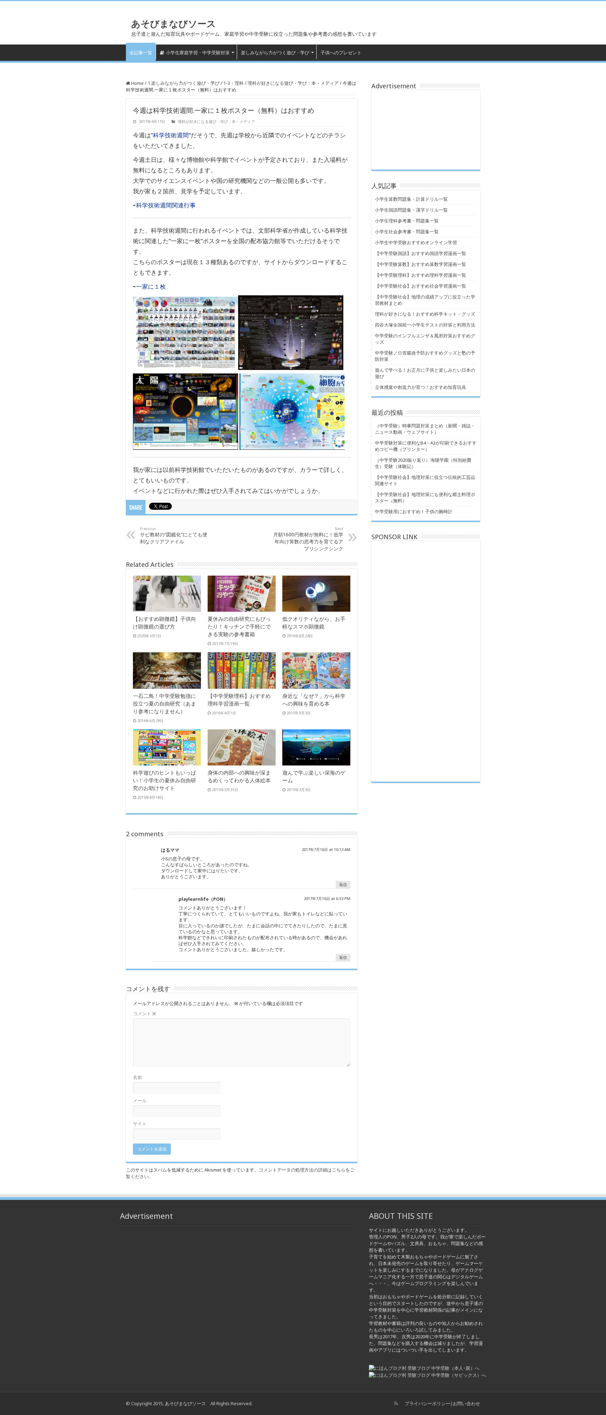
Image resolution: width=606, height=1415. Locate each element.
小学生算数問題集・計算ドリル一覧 (411, 199)
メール (140, 1100)
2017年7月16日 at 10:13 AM (326, 849)
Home (137, 83)
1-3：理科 (233, 83)
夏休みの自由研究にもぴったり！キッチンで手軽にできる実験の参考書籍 (239, 626)
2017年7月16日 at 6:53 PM (327, 898)
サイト (140, 1123)
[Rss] (396, 1403)
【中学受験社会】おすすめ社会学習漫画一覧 (420, 286)
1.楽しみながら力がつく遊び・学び (184, 83)
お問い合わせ (466, 1403)
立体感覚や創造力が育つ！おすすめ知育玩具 (420, 387)
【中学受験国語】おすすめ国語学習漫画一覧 (420, 253)
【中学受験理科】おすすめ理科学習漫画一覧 (420, 275)
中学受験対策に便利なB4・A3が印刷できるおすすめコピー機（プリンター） (426, 446)
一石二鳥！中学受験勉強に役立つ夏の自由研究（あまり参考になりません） (164, 703)
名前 (137, 1077)
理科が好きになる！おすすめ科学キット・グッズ (425, 314)
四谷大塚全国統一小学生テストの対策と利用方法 (425, 325)
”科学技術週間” (171, 135)
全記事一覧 (140, 52)
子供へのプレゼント (341, 52)
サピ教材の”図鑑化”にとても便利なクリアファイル (173, 535)
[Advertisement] (426, 130)
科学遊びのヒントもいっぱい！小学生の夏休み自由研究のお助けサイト (164, 780)
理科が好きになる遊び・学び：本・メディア (293, 83)
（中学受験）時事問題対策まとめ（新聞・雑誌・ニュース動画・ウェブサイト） (425, 429)
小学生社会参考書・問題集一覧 (407, 231)
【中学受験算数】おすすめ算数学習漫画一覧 (420, 264)
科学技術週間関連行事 (166, 205)
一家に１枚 (151, 286)
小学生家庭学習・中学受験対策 (198, 52)
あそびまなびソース (173, 23)
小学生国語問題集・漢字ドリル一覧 (411, 210)
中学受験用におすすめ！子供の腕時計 (413, 511)
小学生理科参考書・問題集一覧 (407, 221)
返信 (343, 884)
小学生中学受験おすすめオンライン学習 (416, 242)
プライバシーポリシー (427, 1403)
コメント (144, 1013)
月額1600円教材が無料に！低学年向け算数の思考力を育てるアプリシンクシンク (308, 539)
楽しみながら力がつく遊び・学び (275, 52)
